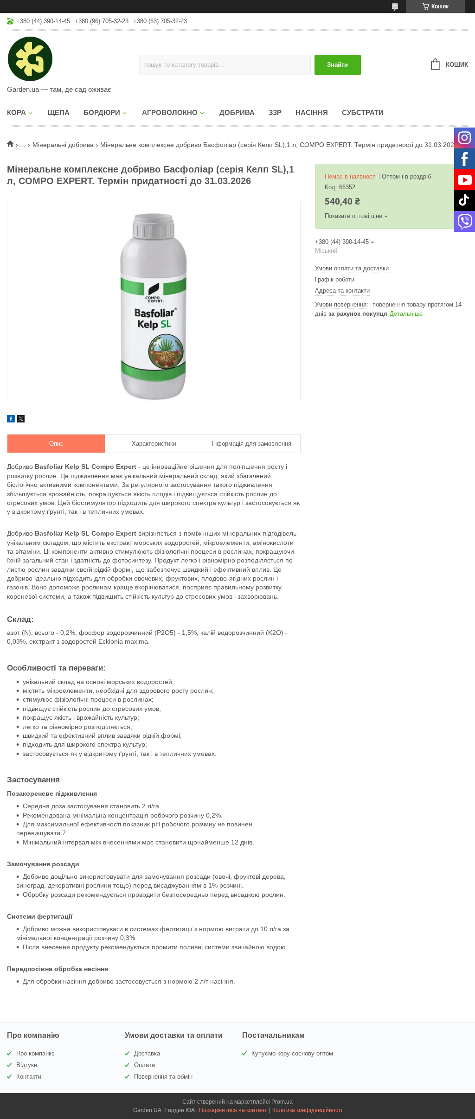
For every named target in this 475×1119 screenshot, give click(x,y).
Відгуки (26, 1064)
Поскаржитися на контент (233, 1110)
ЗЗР (275, 112)
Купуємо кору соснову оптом (292, 1053)
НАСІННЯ (311, 112)
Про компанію (35, 1053)
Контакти (28, 1076)
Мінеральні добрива (63, 144)
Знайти (337, 64)
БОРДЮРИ (101, 112)
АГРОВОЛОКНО (170, 112)
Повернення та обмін (163, 1076)
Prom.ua (282, 1102)
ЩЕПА (59, 112)
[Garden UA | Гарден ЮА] (73, 58)
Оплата (144, 1064)
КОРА (16, 112)
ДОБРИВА (237, 112)
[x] (21, 420)
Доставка (147, 1053)
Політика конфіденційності (306, 1110)
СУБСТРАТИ (363, 112)
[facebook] (11, 420)
